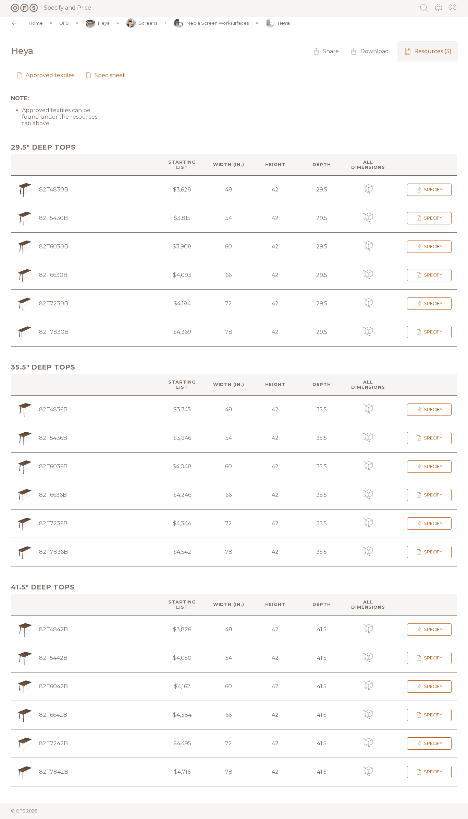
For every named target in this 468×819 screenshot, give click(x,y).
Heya (104, 23)
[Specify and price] (24, 8)
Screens (148, 23)
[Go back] (14, 23)
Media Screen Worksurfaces (217, 23)
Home (36, 23)
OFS (64, 23)
